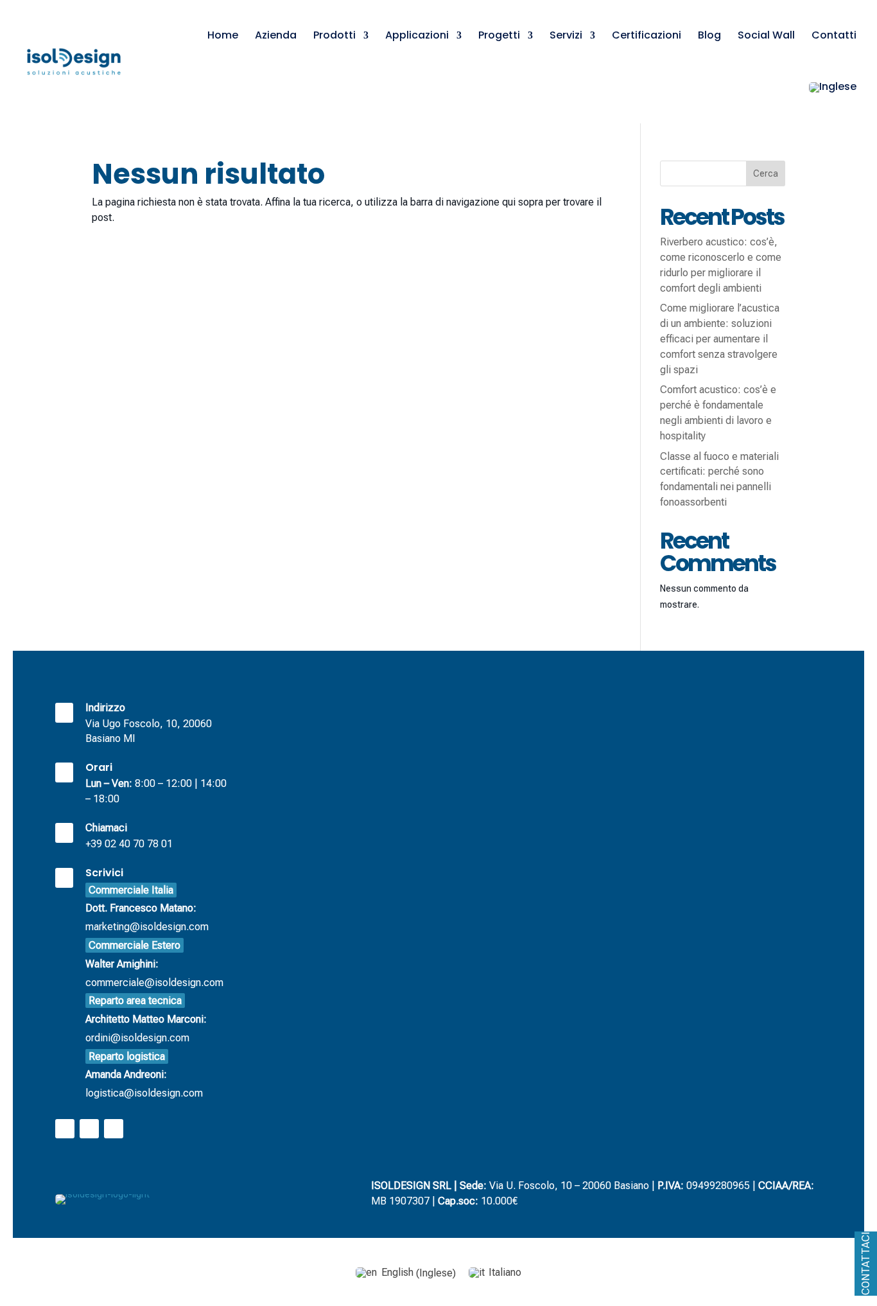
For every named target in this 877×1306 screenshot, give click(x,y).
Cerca (765, 173)
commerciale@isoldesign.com (154, 964)
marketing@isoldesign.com (147, 908)
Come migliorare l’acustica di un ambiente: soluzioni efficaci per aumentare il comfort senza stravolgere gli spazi (719, 338)
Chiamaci (106, 828)
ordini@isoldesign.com (146, 1019)
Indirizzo (105, 708)
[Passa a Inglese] (833, 87)
